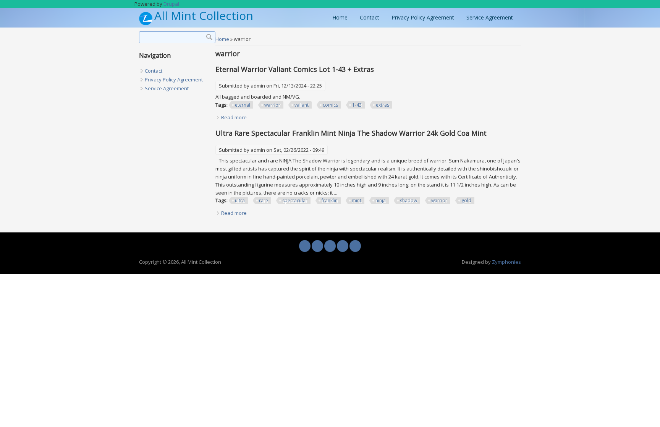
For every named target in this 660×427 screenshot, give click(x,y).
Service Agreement (489, 17)
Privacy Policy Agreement (422, 17)
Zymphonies (506, 261)
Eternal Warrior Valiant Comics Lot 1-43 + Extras (294, 69)
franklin (330, 200)
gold (466, 200)
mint (356, 200)
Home (340, 17)
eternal (242, 105)
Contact (369, 17)
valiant (301, 105)
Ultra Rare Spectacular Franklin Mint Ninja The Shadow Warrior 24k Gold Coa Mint (351, 133)
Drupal (171, 3)
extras (382, 105)
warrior (272, 105)
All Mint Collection (203, 16)
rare (263, 200)
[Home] (145, 23)
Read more (234, 117)
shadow (408, 200)
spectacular (294, 200)
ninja (380, 200)
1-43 (357, 105)
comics (330, 105)
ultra (240, 200)
